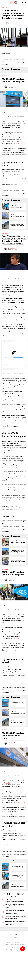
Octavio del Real (13, 86)
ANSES (8, 123)
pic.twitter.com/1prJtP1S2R (10, 141)
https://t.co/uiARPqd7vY (9, 139)
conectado (16, 63)
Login (3, 61)
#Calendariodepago (7, 133)
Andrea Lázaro (12, 248)
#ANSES (19, 139)
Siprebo (8, 509)
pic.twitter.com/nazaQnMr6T (10, 800)
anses (11, 184)
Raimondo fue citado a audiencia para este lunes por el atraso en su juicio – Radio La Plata (14, 521)
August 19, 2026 (20, 638)
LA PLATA (20, 508)
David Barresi (5, 508)
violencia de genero (14, 509)
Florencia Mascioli (12, 508)
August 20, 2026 (20, 143)
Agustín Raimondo (15, 506)
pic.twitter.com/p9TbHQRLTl (11, 636)
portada (15, 184)
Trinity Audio (16, 116)
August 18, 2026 (20, 802)
